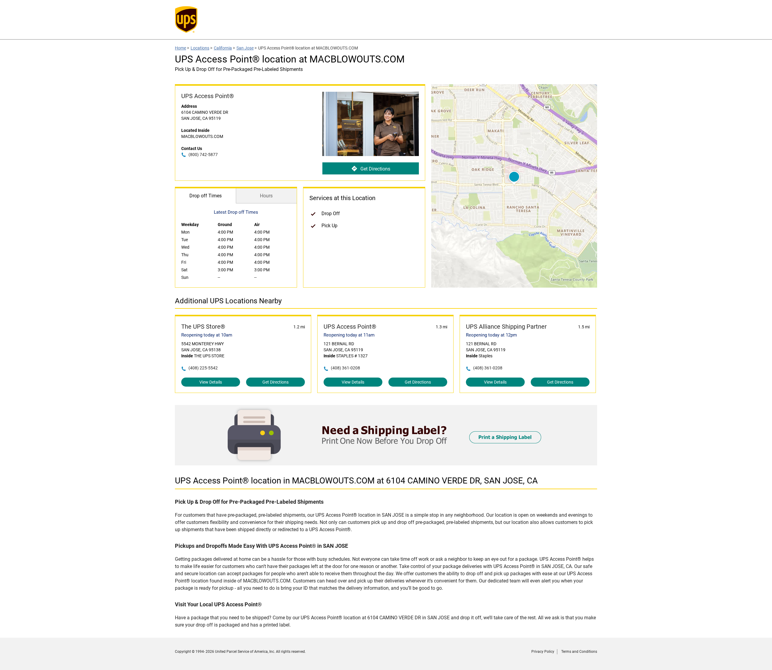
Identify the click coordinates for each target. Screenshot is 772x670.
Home (180, 48)
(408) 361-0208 (345, 367)
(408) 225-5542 (203, 367)
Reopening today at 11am (349, 335)
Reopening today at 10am (206, 335)
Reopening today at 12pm (491, 335)
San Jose (245, 48)
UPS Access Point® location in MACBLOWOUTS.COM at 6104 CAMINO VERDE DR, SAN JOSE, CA (356, 481)
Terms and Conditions (579, 651)
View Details (210, 382)
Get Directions (375, 169)
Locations (200, 48)
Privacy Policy (542, 651)
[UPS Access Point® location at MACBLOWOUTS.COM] (386, 464)
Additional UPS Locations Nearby (228, 301)
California (223, 48)
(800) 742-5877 (203, 154)
